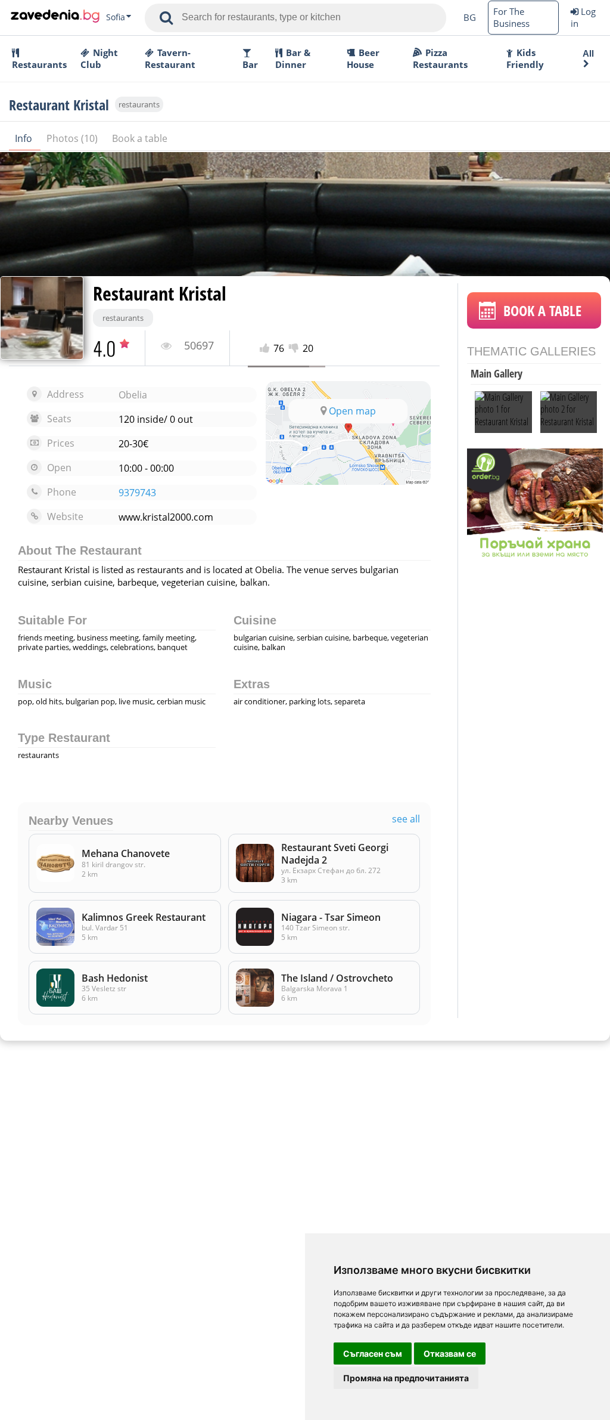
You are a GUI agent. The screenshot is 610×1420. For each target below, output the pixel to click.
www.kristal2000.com (166, 517)
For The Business (511, 17)
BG (469, 17)
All (588, 53)
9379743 (137, 493)
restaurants (139, 104)
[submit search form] (166, 18)
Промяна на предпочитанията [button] (406, 1378)
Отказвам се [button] (450, 1353)
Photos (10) (73, 138)
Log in (583, 17)
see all (406, 819)
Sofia (115, 17)
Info (25, 138)
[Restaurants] (55, 17)
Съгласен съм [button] (372, 1353)
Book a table (139, 138)
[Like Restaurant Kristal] (266, 348)
